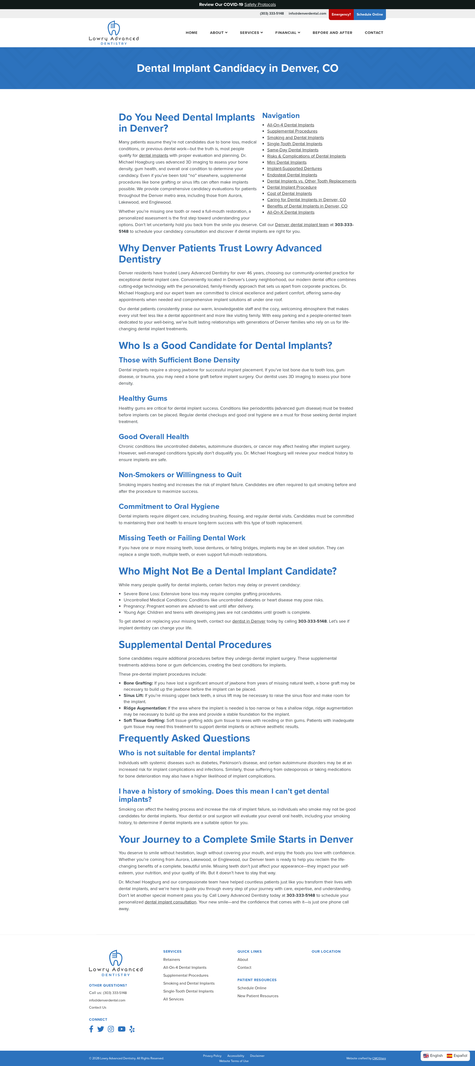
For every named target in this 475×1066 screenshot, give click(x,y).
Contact (374, 32)
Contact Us (97, 1007)
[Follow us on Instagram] (111, 1029)
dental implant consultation (170, 902)
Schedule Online (252, 988)
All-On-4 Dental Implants (290, 125)
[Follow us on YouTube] (122, 1029)
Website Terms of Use (234, 1061)
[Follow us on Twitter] (100, 1029)
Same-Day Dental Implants (292, 150)
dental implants (153, 155)
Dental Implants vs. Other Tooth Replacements (311, 181)
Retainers (171, 959)
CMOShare (379, 1058)
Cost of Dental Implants (289, 193)
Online (370, 14)
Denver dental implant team (302, 224)
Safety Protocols (260, 4)
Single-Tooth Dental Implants (294, 144)
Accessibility (235, 1055)
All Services (173, 999)
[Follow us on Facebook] (91, 1029)
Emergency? (341, 14)
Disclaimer (257, 1055)
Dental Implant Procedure (292, 187)
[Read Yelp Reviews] (132, 1029)
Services (249, 32)
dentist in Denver (248, 621)
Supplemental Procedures (292, 131)
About (217, 32)
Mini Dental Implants (287, 162)
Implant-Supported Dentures (294, 168)
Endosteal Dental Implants (292, 175)
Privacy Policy (212, 1055)
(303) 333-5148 (272, 13)
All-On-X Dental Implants (290, 212)
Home (192, 32)
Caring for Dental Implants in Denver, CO (306, 199)
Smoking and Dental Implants (295, 137)
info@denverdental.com (307, 13)
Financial (286, 32)
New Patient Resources (258, 996)
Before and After (333, 32)
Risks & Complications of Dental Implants (306, 156)
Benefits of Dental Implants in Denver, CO (307, 206)
